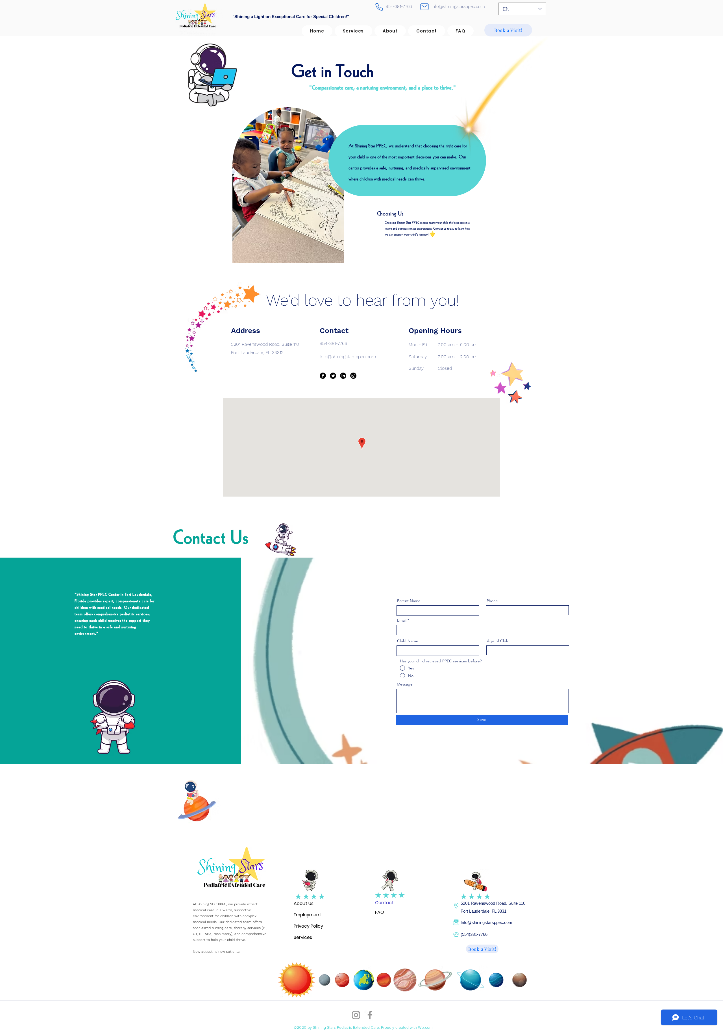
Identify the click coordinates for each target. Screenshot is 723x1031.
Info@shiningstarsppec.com (486, 922)
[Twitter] (333, 376)
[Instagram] (353, 376)
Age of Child (498, 641)
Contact (384, 902)
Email (401, 620)
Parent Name (409, 601)
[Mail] (424, 7)
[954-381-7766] (379, 7)
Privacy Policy (308, 926)
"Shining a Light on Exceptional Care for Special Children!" (290, 16)
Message (405, 684)
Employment (307, 915)
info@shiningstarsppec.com (458, 6)
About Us (303, 903)
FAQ (379, 912)
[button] (390, 30)
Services (303, 937)
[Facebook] (323, 376)
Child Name (407, 641)
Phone (492, 601)
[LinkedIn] (343, 376)
